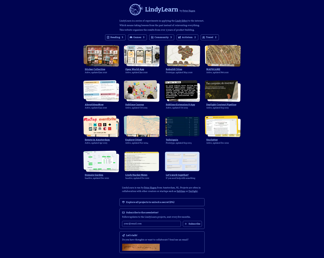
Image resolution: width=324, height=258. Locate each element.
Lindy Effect (181, 21)
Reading (116, 37)
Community (163, 37)
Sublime (181, 191)
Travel (211, 37)
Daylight (193, 191)
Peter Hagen (189, 11)
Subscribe (194, 223)
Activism (189, 37)
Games (138, 37)
